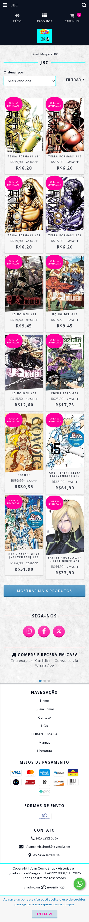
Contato (44, 717)
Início (34, 54)
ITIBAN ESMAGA (44, 734)
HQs (44, 726)
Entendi (45, 913)
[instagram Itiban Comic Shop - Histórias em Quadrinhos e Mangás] (29, 631)
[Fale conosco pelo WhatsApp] (79, 884)
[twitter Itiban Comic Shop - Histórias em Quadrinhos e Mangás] (59, 631)
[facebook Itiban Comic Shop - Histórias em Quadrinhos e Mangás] (44, 631)
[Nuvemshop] (44, 889)
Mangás (45, 54)
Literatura (44, 751)
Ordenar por (13, 72)
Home (44, 701)
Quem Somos (45, 709)
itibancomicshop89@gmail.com (47, 846)
